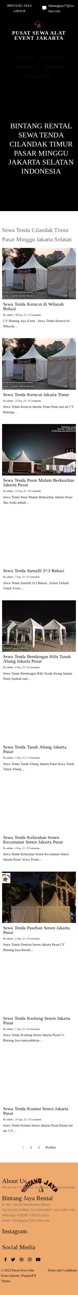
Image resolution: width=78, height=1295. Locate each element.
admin (10, 315)
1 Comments (34, 315)
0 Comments (34, 400)
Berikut (51, 1147)
